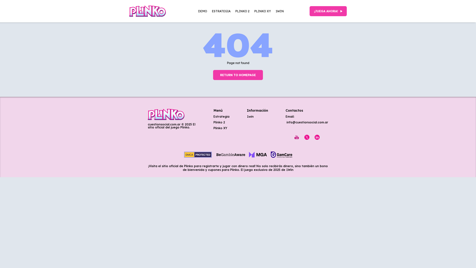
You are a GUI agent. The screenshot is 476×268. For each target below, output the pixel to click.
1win (280, 11)
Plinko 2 (242, 11)
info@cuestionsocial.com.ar (307, 122)
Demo (202, 11)
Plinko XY (262, 11)
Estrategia (221, 11)
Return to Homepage (238, 75)
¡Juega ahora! (326, 11)
